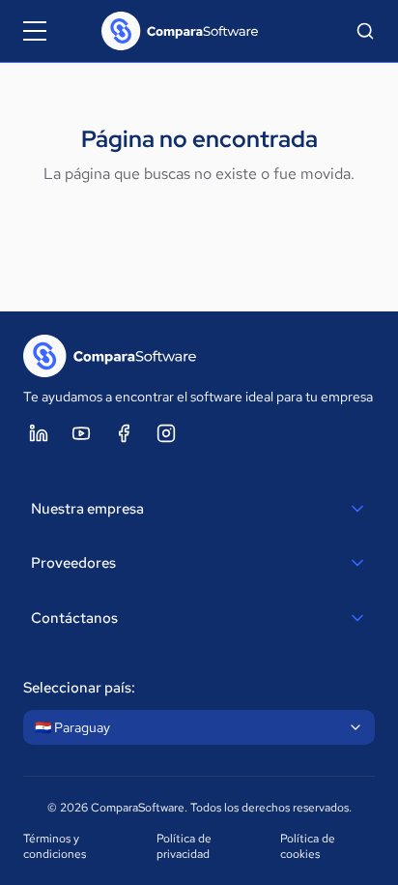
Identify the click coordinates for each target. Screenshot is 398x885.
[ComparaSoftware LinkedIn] (38, 433)
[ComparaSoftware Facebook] (123, 433)
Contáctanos (74, 618)
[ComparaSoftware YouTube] (81, 433)
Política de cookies (307, 846)
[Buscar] (365, 31)
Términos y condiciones (54, 846)
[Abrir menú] (34, 31)
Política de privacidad (184, 846)
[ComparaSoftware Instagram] (166, 433)
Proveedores (73, 563)
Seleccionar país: (79, 687)
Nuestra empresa (87, 508)
